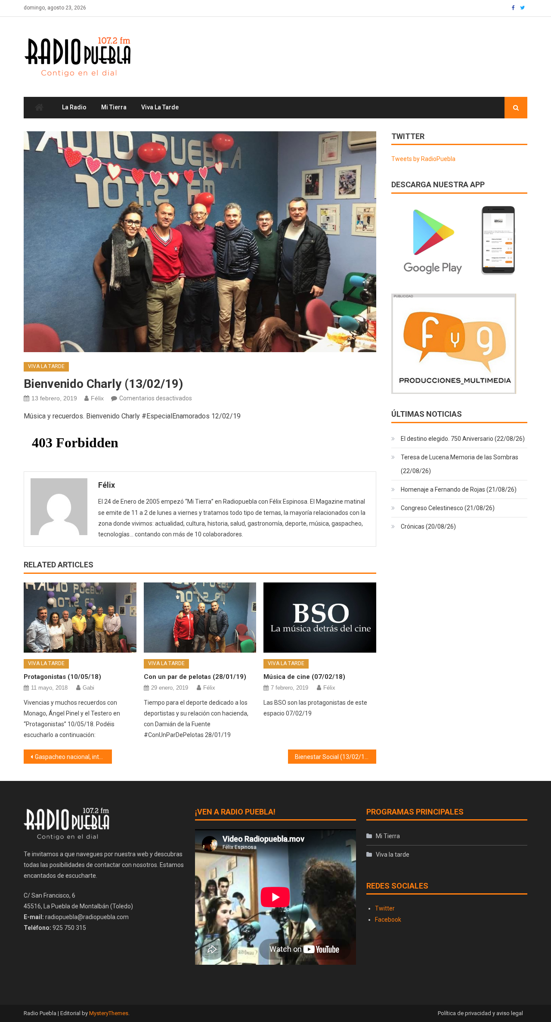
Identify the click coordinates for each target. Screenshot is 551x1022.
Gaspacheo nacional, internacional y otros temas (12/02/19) (73, 756)
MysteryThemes (108, 1013)
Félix (97, 398)
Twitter (385, 908)
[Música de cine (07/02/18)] (319, 617)
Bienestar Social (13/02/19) (332, 756)
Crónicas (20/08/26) (428, 526)
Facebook (388, 919)
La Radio (74, 107)
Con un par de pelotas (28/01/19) (195, 677)
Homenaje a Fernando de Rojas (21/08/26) (459, 489)
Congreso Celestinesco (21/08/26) (448, 508)
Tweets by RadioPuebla (423, 158)
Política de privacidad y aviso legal (480, 1013)
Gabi (88, 687)
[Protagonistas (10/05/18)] (80, 617)
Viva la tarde (160, 107)
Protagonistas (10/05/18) (62, 677)
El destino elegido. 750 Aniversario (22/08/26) (463, 438)
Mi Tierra (114, 107)
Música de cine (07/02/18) (304, 677)
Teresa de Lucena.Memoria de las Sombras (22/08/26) (459, 464)
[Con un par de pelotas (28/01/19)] (200, 617)
